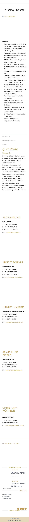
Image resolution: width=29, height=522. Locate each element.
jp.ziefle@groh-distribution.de (13, 370)
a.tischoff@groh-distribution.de (14, 277)
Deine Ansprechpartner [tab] (9, 140)
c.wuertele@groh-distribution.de (14, 425)
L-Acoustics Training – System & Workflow (18, 473)
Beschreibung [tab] (6, 136)
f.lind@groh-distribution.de (13, 232)
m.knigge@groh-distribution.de (14, 322)
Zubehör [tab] (4, 144)
